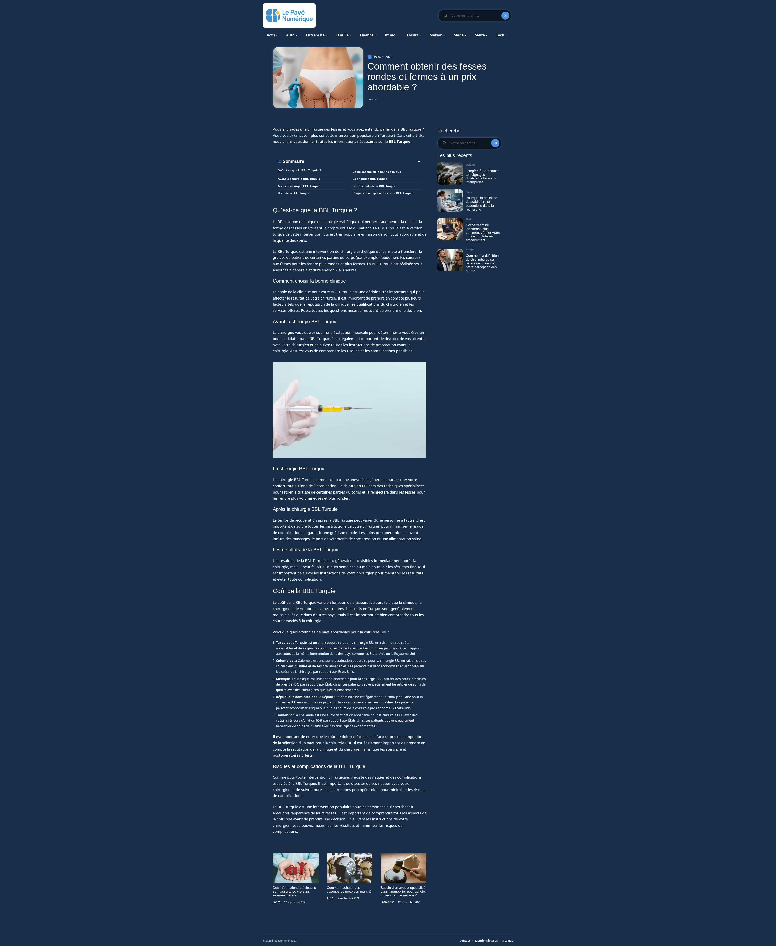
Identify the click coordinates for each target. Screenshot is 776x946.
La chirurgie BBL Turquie (370, 178)
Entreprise (387, 902)
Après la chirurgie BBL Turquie (299, 186)
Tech (469, 218)
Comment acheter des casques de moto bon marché (349, 889)
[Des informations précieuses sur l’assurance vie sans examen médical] (296, 868)
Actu (469, 191)
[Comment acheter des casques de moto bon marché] (350, 868)
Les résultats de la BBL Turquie (374, 186)
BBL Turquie (399, 141)
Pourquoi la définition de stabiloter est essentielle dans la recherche (481, 203)
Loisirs (470, 164)
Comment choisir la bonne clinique (377, 171)
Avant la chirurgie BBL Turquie (299, 178)
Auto (330, 898)
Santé (372, 99)
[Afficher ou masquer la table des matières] (362, 161)
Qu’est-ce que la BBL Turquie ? (299, 170)
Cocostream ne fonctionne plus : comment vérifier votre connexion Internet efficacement (483, 232)
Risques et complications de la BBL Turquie (383, 193)
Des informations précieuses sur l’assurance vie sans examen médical (294, 891)
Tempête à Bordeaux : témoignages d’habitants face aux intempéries (482, 176)
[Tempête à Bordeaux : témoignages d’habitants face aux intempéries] (450, 173)
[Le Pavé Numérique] (289, 15)
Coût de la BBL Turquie (294, 193)
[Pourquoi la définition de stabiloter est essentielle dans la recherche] (450, 200)
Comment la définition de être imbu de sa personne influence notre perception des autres (482, 263)
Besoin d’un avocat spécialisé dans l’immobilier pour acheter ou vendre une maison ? (403, 891)
